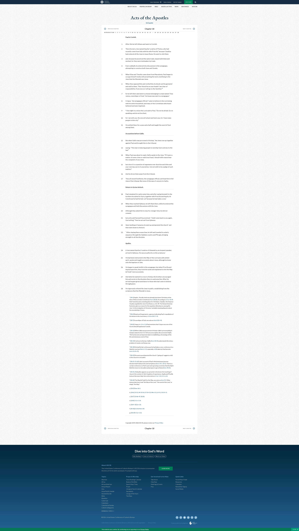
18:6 (132, 314)
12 (137, 32)
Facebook (180, 517)
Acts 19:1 (159, 363)
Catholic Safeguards (108, 508)
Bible (103, 496)
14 (142, 32)
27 (175, 32)
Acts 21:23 (132, 351)
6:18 (155, 349)
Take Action (154, 479)
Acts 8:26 (156, 320)
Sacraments (129, 491)
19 (155, 32)
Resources (179, 482)
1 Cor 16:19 (169, 299)
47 (139, 396)
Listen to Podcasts (148, 456)
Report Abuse (177, 2)
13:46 (136, 396)
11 (135, 32)
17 (150, 32)
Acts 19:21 (167, 368)
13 (140, 32)
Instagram (192, 517)
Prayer (128, 486)
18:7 (132, 320)
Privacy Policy (159, 423)
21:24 (137, 409)
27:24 (146, 392)
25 (170, 32)
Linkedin (188, 517)
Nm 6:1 (142, 349)
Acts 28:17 (152, 316)
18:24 (132, 372)
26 (173, 32)
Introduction (109, 32)
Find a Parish (167, 2)
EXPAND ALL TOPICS (107, 511)
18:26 (132, 380)
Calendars (179, 484)
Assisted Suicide (106, 494)
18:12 (132, 330)
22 (163, 32)
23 (165, 32)
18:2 (132, 297)
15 (145, 32)
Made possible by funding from (179, 523)
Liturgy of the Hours (132, 494)
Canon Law (105, 501)
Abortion (104, 479)
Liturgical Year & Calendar (134, 489)
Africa (103, 482)
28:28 (142, 396)
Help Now (188, 2)
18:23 (132, 361)
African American (107, 484)
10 (132, 32)
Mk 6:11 (153, 392)
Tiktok (195, 517)
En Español (149, 23)
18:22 (132, 355)
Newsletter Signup (181, 486)
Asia (103, 489)
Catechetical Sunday (108, 505)
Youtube (184, 517)
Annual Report (106, 486)
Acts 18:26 (153, 299)
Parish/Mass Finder (181, 479)
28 (178, 32)
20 (158, 32)
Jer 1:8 (139, 404)
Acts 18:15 (154, 341)
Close (294, 529)
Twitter (177, 517)
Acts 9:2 (163, 380)
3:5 (163, 376)
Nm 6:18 (141, 409)
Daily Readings (154, 2)
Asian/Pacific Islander (108, 491)
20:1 (164, 363)
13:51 (136, 392)
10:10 (163, 392)
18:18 (132, 347)
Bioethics (104, 498)
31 (157, 316)
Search (195, 2)
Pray (152, 486)
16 (147, 32)
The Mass (129, 496)
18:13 (132, 341)
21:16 (136, 361)
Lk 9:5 (159, 392)
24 (168, 32)
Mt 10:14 (141, 392)
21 (160, 32)
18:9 (132, 404)
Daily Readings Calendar (161, 2)
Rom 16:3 (137, 388)
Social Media (179, 489)
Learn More (166, 468)
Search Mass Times (132, 484)
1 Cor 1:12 (158, 376)
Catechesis (105, 503)
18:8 (132, 324)
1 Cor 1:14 (144, 324)
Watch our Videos (160, 456)
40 (161, 320)
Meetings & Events (156, 484)
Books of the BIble (131, 482)
